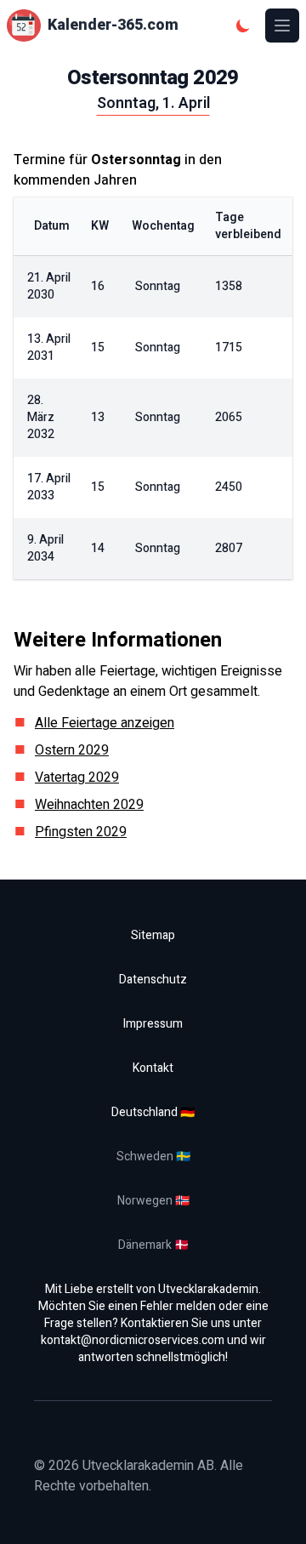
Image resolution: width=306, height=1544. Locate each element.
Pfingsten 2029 (81, 832)
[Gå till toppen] (275, 1513)
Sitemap (153, 935)
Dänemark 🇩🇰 (153, 1245)
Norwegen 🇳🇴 (153, 1201)
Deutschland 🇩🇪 (153, 1112)
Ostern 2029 (72, 750)
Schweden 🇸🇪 (153, 1156)
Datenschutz (153, 980)
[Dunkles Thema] (243, 25)
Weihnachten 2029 (89, 805)
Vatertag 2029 (77, 777)
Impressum (153, 1024)
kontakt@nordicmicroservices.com (132, 1340)
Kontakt (153, 1068)
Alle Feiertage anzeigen (104, 723)
